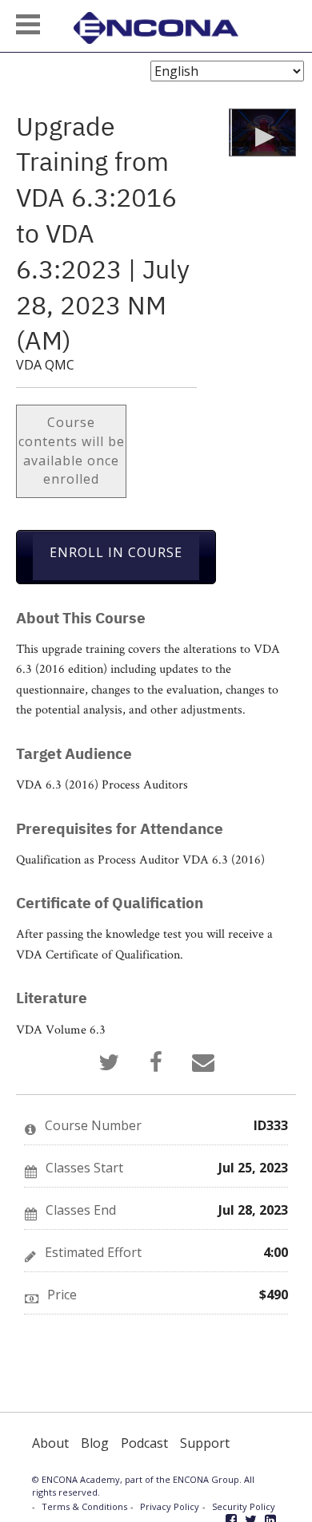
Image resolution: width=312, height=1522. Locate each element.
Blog (95, 1443)
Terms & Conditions (84, 1506)
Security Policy (243, 1506)
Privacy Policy (169, 1506)
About (50, 1443)
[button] (28, 24)
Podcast (144, 1443)
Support (205, 1443)
